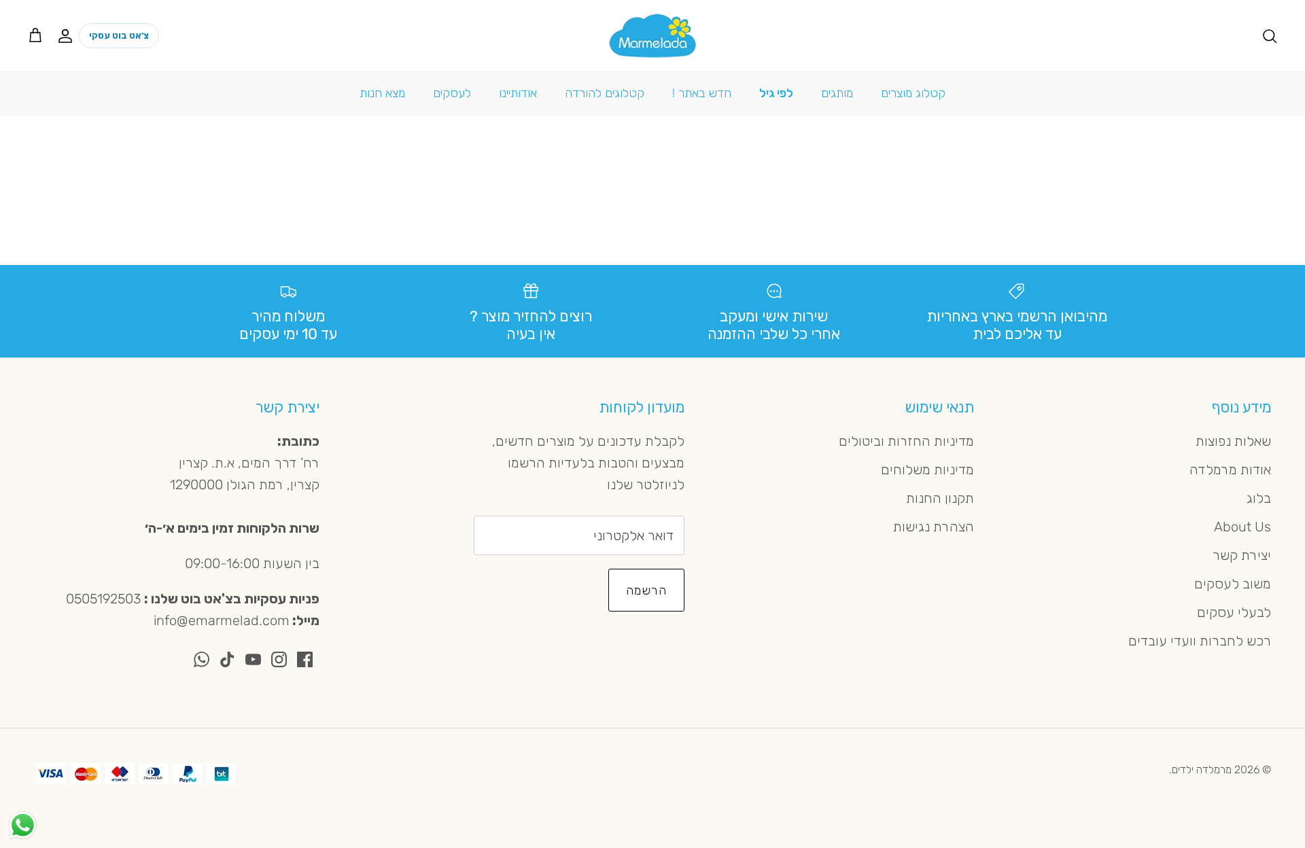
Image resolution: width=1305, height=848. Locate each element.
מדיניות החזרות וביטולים (906, 441)
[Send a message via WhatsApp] (23, 825)
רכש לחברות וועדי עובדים (1199, 641)
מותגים (837, 93)
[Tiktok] (227, 659)
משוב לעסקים (1232, 584)
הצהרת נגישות (933, 526)
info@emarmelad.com (222, 620)
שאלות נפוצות (1233, 441)
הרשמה (646, 590)
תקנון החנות (940, 498)
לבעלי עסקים (1234, 612)
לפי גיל (776, 93)
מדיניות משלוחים (927, 469)
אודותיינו (518, 93)
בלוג (1259, 498)
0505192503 (103, 598)
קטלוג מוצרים (913, 93)
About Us (1242, 526)
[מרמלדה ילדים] (652, 36)
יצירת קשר (1242, 555)
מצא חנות (382, 93)
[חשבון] (68, 35)
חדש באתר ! (701, 93)
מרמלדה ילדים (1202, 769)
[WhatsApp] (201, 659)
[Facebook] (305, 659)
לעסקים (452, 93)
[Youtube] (253, 659)
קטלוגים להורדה (604, 93)
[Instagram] (279, 659)
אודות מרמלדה (1230, 469)
